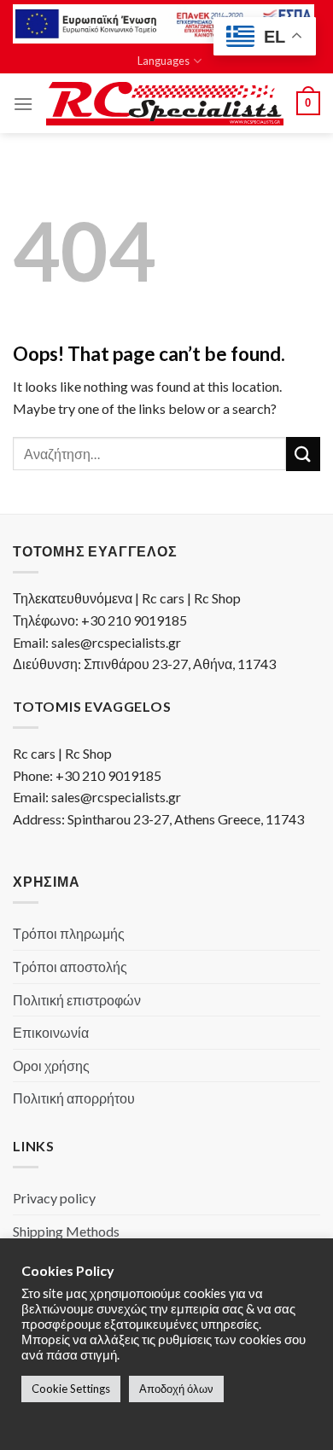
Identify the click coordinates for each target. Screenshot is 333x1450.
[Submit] (303, 453)
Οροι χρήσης (51, 1065)
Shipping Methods (66, 1231)
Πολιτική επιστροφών (77, 1000)
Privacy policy (54, 1198)
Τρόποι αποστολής (70, 966)
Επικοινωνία (51, 1032)
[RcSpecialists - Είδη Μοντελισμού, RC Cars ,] (164, 104)
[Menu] (23, 104)
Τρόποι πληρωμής (69, 933)
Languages (163, 60)
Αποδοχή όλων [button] (176, 1388)
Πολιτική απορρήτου (74, 1098)
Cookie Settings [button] (71, 1388)
